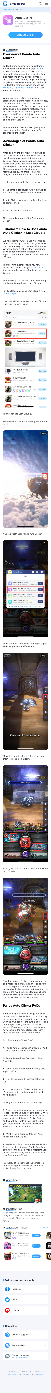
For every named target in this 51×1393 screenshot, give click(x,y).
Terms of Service (14, 1374)
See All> (45, 1227)
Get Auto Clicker (25, 35)
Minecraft (7, 87)
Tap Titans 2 (20, 87)
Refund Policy (38, 1374)
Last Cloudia (39, 267)
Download (36, 1235)
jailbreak (41, 68)
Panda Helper (16, 3)
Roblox (30, 87)
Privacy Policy (27, 1374)
